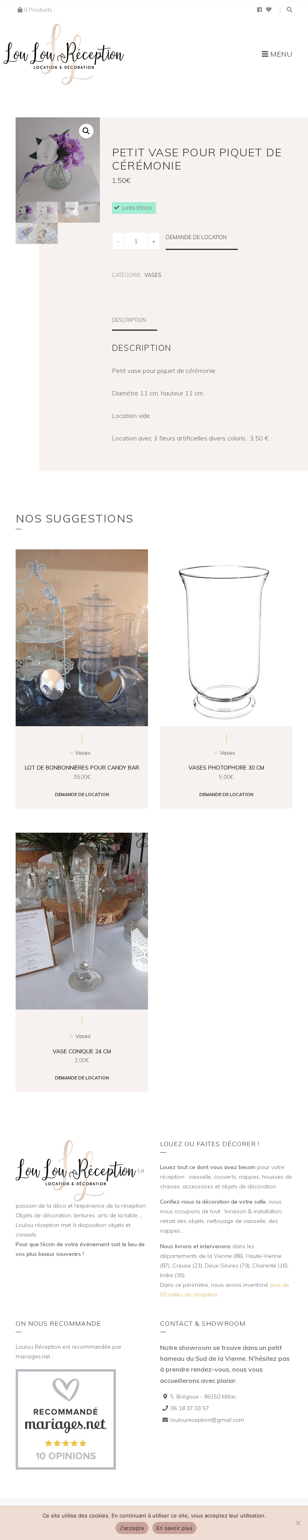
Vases (153, 275)
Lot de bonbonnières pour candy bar (82, 767)
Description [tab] (129, 320)
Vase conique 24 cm (82, 1051)
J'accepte (132, 1528)
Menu (280, 54)
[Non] (298, 1523)
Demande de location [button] (82, 794)
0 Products (38, 9)
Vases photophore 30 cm (226, 767)
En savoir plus (174, 1528)
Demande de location (196, 237)
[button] (86, 131)
